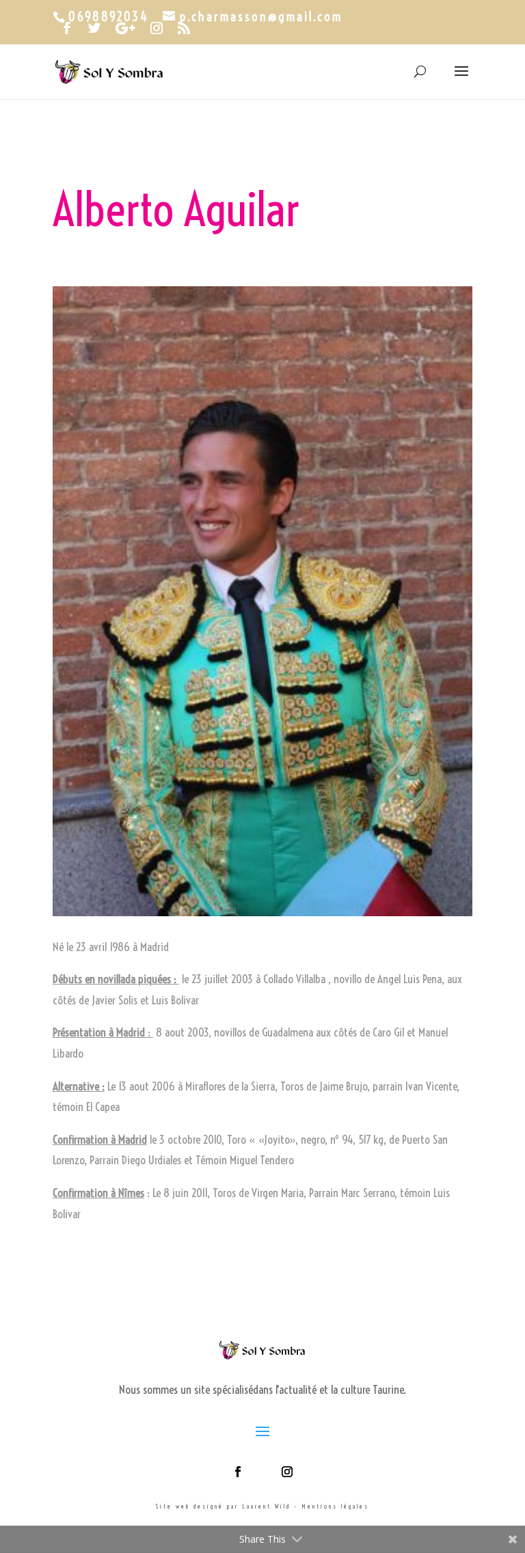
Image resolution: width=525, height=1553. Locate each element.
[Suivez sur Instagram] (287, 1471)
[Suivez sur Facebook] (238, 1471)
